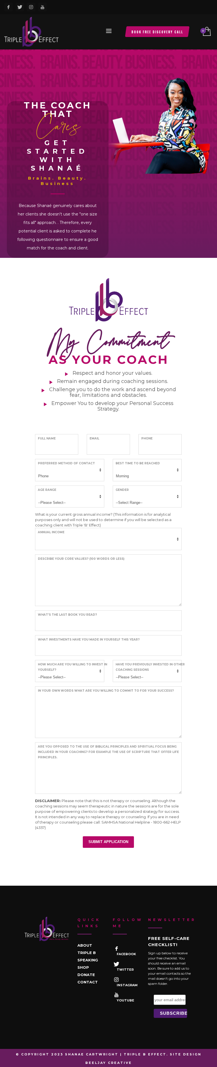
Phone (147, 438)
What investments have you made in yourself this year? (89, 639)
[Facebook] (8, 7)
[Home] (47, 929)
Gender (122, 490)
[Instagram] (31, 7)
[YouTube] (42, 7)
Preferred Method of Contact (66, 463)
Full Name (47, 438)
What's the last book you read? (67, 615)
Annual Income (51, 532)
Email (94, 438)
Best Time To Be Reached (138, 463)
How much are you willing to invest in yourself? (72, 667)
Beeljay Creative (108, 1063)
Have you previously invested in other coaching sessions (150, 667)
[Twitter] (20, 7)
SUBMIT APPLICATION (108, 842)
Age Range (47, 490)
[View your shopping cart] (206, 32)
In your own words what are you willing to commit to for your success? (106, 691)
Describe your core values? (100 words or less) (81, 559)
